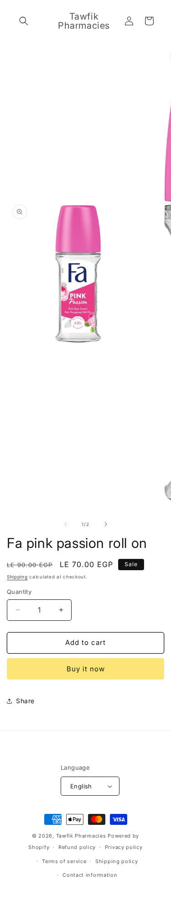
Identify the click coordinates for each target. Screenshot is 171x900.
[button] (24, 21)
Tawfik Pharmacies (81, 836)
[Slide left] (66, 524)
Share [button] (25, 701)
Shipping (17, 576)
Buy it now (86, 669)
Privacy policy (124, 847)
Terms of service (64, 861)
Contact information (89, 875)
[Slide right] (106, 524)
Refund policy (77, 847)
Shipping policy (116, 861)
